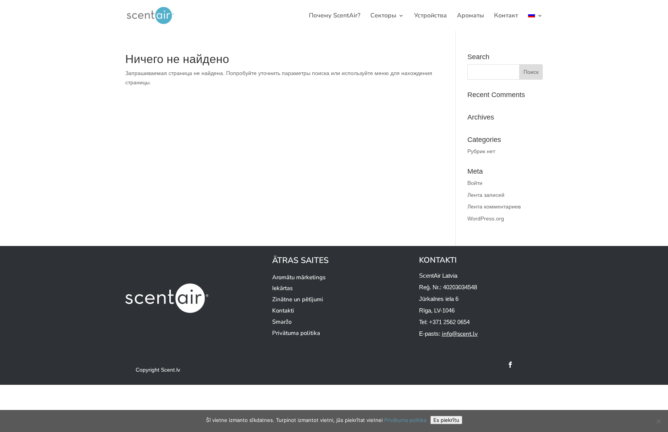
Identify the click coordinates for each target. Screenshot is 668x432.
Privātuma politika (296, 333)
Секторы (383, 16)
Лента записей (485, 195)
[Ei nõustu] (658, 421)
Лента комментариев (494, 206)
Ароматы (470, 16)
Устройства (430, 16)
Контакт (506, 16)
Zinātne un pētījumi (297, 299)
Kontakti (283, 310)
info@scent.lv (460, 334)
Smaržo (281, 322)
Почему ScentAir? (334, 16)
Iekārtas (282, 288)
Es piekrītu (446, 420)
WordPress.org (485, 218)
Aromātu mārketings (298, 277)
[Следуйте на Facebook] (510, 365)
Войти (474, 183)
